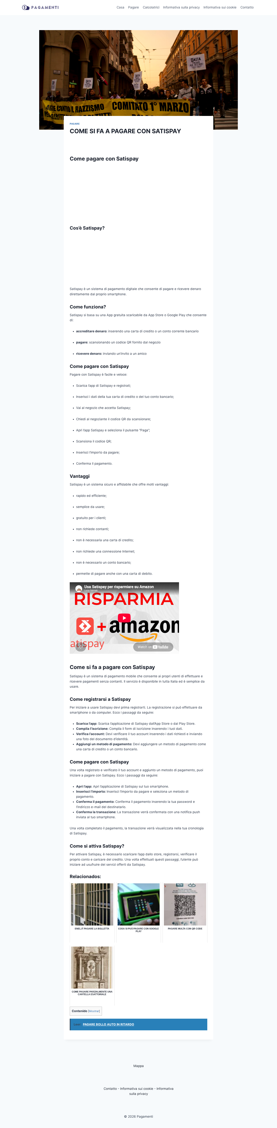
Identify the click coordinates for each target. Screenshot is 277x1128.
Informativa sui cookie (220, 7)
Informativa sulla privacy (181, 7)
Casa (120, 7)
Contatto (247, 7)
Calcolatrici (151, 7)
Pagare (133, 7)
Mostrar (94, 1011)
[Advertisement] (138, 191)
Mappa (138, 1066)
